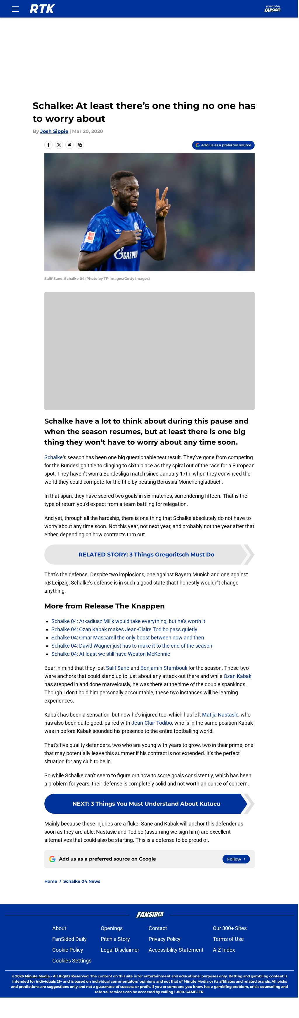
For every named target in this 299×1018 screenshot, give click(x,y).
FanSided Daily (69, 939)
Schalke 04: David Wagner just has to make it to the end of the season (131, 646)
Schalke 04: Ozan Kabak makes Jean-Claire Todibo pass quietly (124, 629)
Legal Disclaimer (120, 950)
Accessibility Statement (176, 950)
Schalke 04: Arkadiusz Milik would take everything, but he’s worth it (128, 621)
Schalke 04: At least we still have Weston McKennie (110, 654)
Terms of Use (228, 939)
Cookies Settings (71, 961)
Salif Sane (117, 668)
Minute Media (37, 976)
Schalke (53, 457)
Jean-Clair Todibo (151, 723)
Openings (112, 928)
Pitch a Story (115, 939)
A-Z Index (224, 950)
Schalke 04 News (81, 881)
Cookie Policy (67, 950)
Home (50, 881)
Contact (158, 928)
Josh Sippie (54, 131)
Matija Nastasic (220, 715)
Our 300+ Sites (230, 928)
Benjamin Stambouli (163, 668)
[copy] (80, 145)
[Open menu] (15, 8)
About (59, 928)
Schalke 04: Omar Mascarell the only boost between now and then (127, 637)
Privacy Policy (164, 939)
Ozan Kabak (237, 676)
